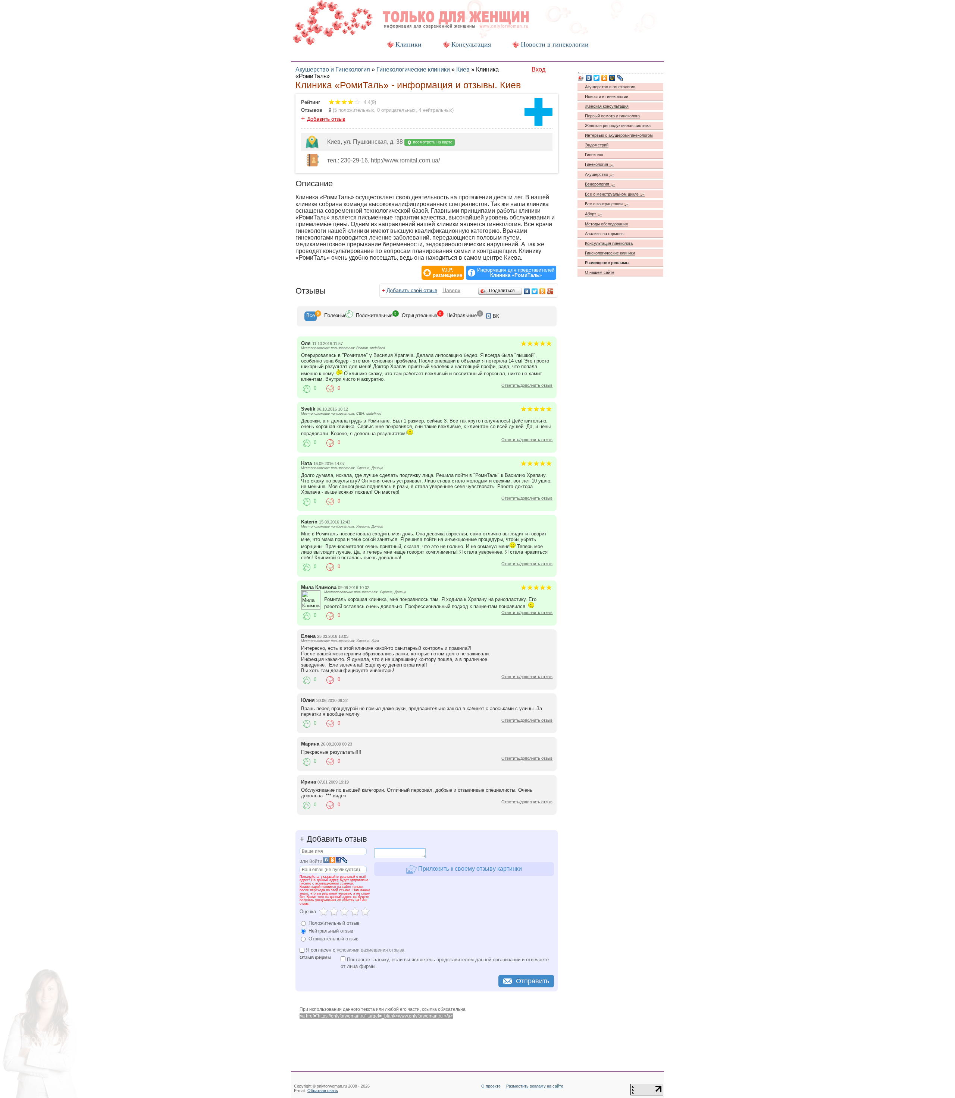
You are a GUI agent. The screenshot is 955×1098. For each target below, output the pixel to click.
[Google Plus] (550, 291)
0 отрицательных (396, 110)
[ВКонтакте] (527, 291)
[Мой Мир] (612, 78)
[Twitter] (535, 291)
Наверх (451, 290)
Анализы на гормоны (604, 233)
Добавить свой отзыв (411, 290)
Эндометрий (596, 145)
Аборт (591, 214)
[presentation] (310, 316)
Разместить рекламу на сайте (534, 1086)
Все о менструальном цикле (612, 194)
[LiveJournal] (620, 78)
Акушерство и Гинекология (332, 69)
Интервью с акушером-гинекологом (619, 135)
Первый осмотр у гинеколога (612, 116)
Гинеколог (594, 154)
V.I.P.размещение (447, 273)
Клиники (408, 44)
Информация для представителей (515, 273)
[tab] (310, 316)
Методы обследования (606, 224)
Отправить (532, 981)
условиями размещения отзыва (370, 950)
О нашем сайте (599, 272)
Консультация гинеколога (609, 243)
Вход (538, 69)
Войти (315, 861)
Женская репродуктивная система (618, 125)
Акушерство (597, 174)
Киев (463, 69)
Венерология (597, 184)
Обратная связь (322, 1090)
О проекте (491, 1086)
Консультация (471, 44)
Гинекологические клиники (413, 69)
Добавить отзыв (326, 119)
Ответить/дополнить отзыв (526, 385)
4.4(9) (369, 102)
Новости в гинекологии (555, 44)
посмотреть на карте (432, 142)
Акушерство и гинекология (610, 87)
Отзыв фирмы (315, 958)
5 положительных (354, 110)
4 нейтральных (435, 110)
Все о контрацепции (604, 204)
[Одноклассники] (543, 291)
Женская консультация (607, 106)
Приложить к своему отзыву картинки (469, 869)
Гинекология (597, 164)
